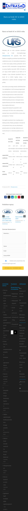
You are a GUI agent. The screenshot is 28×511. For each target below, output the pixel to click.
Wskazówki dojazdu (14, 302)
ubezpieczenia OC (7, 55)
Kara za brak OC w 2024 (5, 376)
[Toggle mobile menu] (25, 10)
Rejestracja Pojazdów (14, 295)
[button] (3, 216)
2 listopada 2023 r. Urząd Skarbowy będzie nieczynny (5, 395)
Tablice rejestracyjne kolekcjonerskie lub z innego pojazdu (5, 421)
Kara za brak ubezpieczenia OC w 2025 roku (6, 218)
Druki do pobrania (14, 310)
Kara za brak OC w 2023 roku (5, 481)
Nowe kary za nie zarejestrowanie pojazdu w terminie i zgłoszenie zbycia (5, 353)
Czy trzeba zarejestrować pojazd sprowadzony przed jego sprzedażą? (5, 321)
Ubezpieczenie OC (5, 467)
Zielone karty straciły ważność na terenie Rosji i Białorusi (5, 448)
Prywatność (14, 324)
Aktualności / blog (14, 319)
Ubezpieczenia (14, 187)
